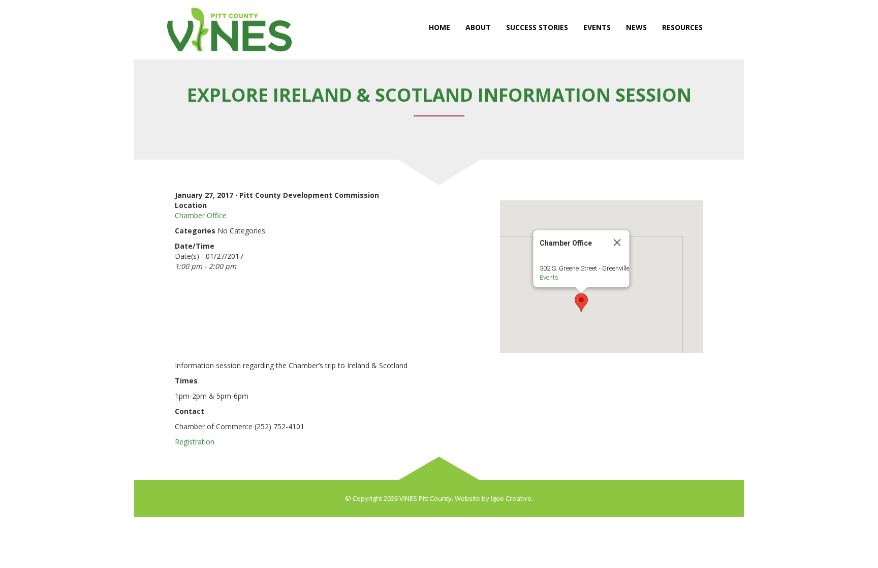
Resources (682, 27)
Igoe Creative (511, 498)
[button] (581, 302)
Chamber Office (201, 215)
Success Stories (537, 27)
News (636, 27)
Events (597, 27)
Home (439, 27)
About (478, 27)
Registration (194, 441)
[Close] (617, 242)
